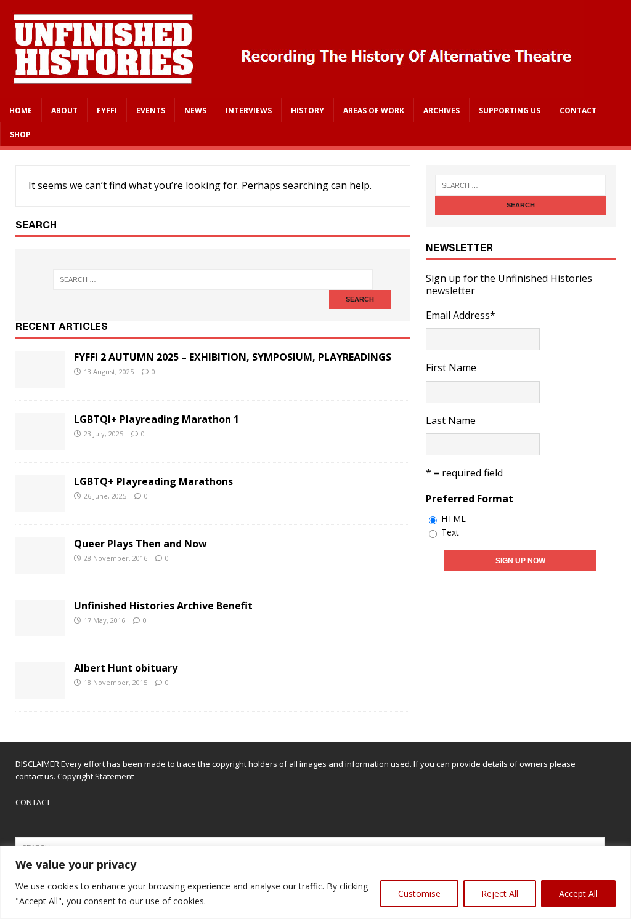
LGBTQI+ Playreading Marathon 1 (156, 419)
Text (450, 532)
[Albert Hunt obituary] (40, 690)
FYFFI (107, 110)
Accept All (578, 893)
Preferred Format (469, 498)
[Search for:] (213, 279)
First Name (451, 367)
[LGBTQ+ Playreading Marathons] (40, 503)
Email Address (460, 315)
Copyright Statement (95, 776)
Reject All (499, 893)
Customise (419, 893)
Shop (20, 134)
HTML (453, 518)
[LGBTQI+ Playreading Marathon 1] (40, 441)
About (64, 110)
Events (150, 110)
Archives (441, 110)
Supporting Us (509, 110)
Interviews (249, 110)
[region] (315, 882)
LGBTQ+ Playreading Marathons (153, 481)
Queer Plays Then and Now (140, 543)
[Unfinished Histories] (292, 90)
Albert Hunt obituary (125, 668)
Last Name (451, 420)
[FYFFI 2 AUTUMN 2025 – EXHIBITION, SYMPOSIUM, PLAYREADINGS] (40, 379)
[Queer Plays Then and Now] (40, 565)
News (195, 110)
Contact (578, 110)
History (307, 110)
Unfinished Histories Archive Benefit (163, 605)
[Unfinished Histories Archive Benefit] (40, 628)
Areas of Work (373, 110)
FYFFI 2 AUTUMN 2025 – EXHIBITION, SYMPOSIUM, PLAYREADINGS (232, 357)
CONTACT (33, 802)
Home (20, 110)
